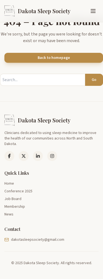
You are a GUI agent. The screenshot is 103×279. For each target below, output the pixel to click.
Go (94, 80)
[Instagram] (52, 156)
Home (9, 183)
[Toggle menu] (93, 11)
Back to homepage (54, 58)
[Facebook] (9, 156)
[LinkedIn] (24, 156)
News (8, 214)
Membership (14, 206)
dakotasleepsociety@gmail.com (37, 239)
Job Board (12, 199)
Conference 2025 (18, 191)
